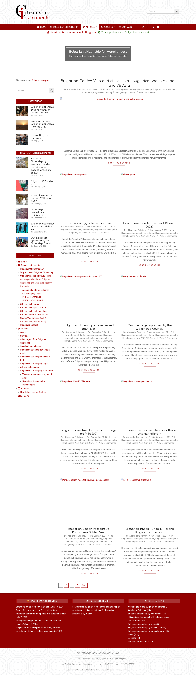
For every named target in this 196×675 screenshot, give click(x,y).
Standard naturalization (138, 641)
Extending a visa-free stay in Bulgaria (33, 607)
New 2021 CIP (142, 236)
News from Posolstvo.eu (43, 601)
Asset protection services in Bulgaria (73, 32)
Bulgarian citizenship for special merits (146, 631)
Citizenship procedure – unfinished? (37, 212)
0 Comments (151, 92)
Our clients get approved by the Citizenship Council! (41, 241)
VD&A (80, 669)
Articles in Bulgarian (137, 610)
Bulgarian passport (40, 80)
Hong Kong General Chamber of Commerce (109, 669)
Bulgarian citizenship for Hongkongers (111, 92)
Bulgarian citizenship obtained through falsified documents (42, 110)
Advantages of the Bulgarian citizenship (133, 89)
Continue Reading (119, 163)
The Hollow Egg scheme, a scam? (88, 223)
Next (84, 585)
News (132, 92)
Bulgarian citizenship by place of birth (145, 627)
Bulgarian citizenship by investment (76, 229)
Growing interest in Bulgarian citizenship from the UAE (42, 124)
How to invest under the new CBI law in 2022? (42, 198)
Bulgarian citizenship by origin (142, 624)
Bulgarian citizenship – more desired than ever (42, 227)
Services (132, 638)
